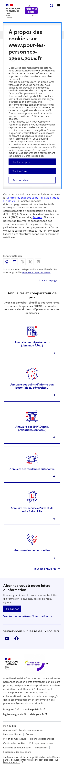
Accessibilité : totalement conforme (23, 729)
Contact (30, 734)
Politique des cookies (41, 743)
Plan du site (9, 725)
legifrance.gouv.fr (13, 714)
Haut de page (49, 280)
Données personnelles (42, 738)
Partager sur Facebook (22, 262)
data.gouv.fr (37, 714)
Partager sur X (30, 262)
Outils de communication (17, 747)
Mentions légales (12, 734)
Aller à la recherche (51, 6)
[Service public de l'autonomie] (34, 664)
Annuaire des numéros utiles (32, 550)
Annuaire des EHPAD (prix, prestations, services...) (32, 428)
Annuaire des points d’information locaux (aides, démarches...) (32, 386)
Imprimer (6, 262)
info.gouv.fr (10, 709)
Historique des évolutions (17, 751)
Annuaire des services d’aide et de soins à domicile (32, 509)
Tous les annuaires (44, 568)
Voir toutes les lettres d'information (25, 616)
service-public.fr (32, 709)
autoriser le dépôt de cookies (36, 272)
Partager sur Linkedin (38, 262)
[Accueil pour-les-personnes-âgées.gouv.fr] (31, 10)
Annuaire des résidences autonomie (32, 469)
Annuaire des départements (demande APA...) (32, 343)
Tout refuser (20, 171)
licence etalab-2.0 (11, 762)
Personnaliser (20, 180)
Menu (59, 6)
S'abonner (12, 608)
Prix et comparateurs (14, 738)
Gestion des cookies (14, 743)
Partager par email (14, 262)
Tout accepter (21, 162)
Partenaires (41, 747)
